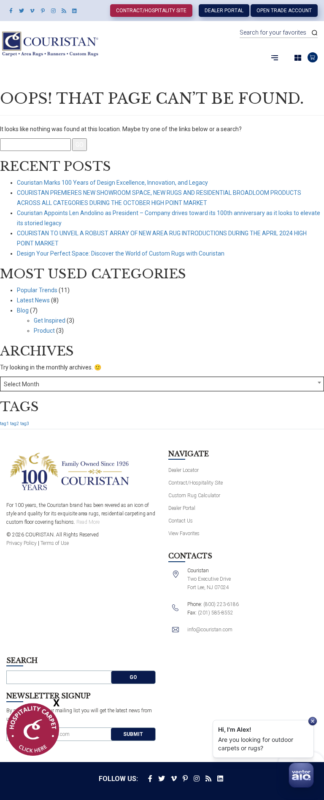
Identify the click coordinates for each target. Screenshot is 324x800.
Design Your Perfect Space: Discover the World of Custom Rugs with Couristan (120, 253)
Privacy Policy (21, 543)
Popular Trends (37, 290)
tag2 (14, 423)
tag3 (24, 423)
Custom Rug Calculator (194, 495)
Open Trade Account (284, 10)
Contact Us (180, 521)
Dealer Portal (224, 10)
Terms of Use (54, 543)
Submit (133, 734)
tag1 (4, 423)
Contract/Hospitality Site (151, 10)
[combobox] (162, 384)
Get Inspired (49, 320)
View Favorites (184, 533)
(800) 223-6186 (221, 604)
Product (44, 330)
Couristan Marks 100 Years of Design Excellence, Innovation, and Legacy (112, 182)
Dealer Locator (183, 470)
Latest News (33, 300)
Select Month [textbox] (21, 384)
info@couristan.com (209, 630)
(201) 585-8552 (215, 613)
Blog (23, 310)
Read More (88, 522)
